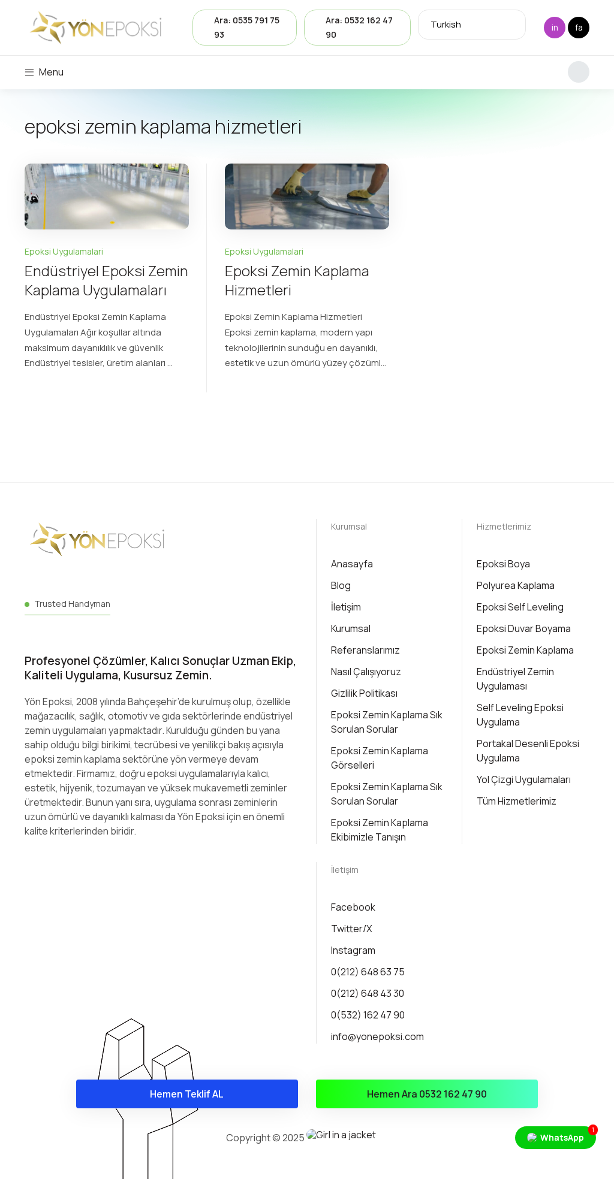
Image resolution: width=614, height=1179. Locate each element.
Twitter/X (351, 928)
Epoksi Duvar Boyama (524, 628)
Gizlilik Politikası (364, 693)
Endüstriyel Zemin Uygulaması (515, 679)
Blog (341, 585)
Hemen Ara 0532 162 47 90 (427, 1094)
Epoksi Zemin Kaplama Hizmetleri (297, 280)
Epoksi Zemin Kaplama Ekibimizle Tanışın (379, 830)
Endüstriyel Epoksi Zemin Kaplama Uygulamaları (106, 280)
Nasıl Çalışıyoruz (366, 671)
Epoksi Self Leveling (520, 606)
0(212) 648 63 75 (368, 971)
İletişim (346, 606)
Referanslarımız (365, 650)
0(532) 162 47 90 (368, 1014)
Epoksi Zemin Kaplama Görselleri (379, 758)
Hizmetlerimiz (504, 526)
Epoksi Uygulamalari (64, 251)
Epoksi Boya (503, 563)
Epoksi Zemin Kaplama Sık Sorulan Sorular (387, 722)
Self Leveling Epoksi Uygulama (520, 714)
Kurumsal (349, 526)
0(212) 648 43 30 (367, 993)
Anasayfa (352, 563)
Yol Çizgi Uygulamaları (524, 779)
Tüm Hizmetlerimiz (516, 801)
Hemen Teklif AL (187, 1094)
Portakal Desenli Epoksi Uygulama (528, 750)
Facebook (353, 907)
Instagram (353, 950)
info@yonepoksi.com (377, 1036)
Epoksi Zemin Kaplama (525, 650)
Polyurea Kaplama (516, 585)
